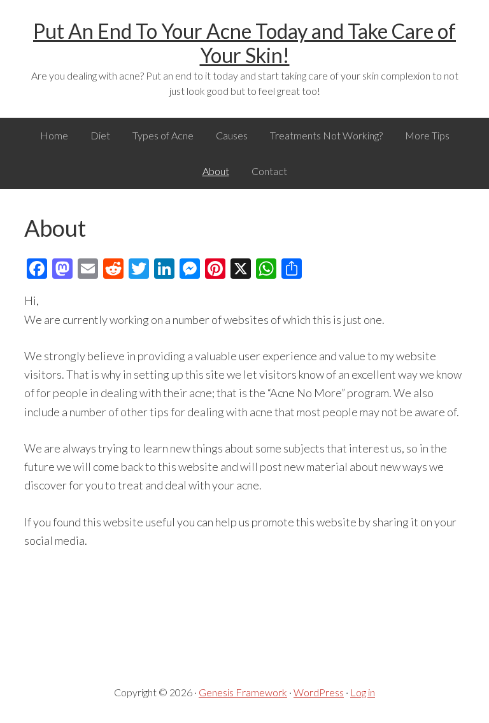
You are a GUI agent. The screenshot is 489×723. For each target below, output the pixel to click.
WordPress (319, 692)
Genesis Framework (243, 692)
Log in (362, 692)
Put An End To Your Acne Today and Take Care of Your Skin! (244, 42)
